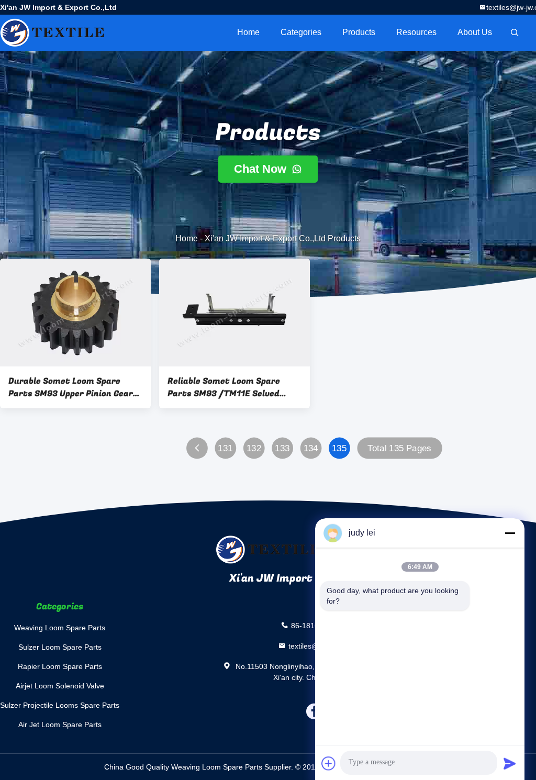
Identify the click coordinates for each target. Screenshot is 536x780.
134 (311, 448)
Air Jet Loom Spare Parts (60, 724)
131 (225, 448)
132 (254, 448)
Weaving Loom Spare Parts (59, 627)
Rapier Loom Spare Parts (60, 666)
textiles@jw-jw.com (319, 645)
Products (358, 32)
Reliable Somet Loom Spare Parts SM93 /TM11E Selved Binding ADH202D (224, 387)
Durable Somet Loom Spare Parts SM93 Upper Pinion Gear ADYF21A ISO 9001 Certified (70, 387)
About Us (474, 32)
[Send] (509, 763)
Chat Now (261, 168)
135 (339, 448)
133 (282, 448)
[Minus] (510, 533)
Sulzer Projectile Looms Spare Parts (59, 705)
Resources (416, 32)
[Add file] (328, 763)
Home (248, 32)
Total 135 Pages (399, 448)
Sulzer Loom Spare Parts (60, 647)
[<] (197, 448)
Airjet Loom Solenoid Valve (60, 686)
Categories (301, 32)
